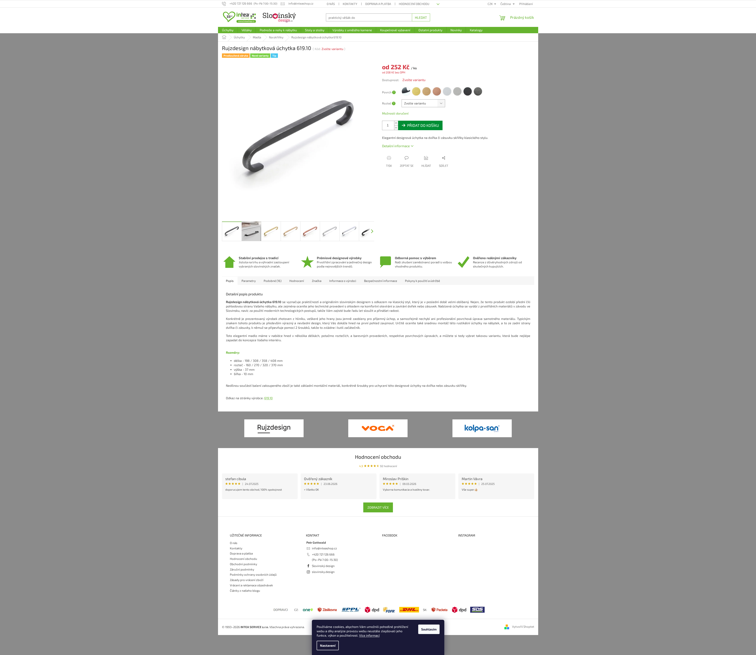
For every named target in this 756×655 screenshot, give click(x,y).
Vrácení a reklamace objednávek (251, 585)
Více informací (369, 635)
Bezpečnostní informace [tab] (380, 280)
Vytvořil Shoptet (523, 626)
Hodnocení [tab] (296, 280)
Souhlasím (429, 629)
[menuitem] (227, 30)
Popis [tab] (230, 280)
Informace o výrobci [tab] (342, 280)
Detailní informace (396, 146)
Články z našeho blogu (245, 590)
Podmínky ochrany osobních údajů (253, 574)
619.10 (268, 398)
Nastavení (327, 645)
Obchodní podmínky (243, 564)
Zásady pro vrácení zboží (246, 580)
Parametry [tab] (249, 280)
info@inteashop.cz (324, 548)
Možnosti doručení (395, 113)
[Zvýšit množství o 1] (396, 123)
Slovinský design (323, 566)
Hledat (421, 17)
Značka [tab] (316, 280)
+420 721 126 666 (323, 554)
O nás (331, 4)
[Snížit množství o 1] (396, 127)
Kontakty (350, 4)
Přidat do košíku (423, 125)
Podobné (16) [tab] (272, 280)
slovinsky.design (323, 571)
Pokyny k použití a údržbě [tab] (422, 280)
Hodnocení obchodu (414, 4)
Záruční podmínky (242, 569)
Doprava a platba (378, 4)
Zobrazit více (378, 507)
